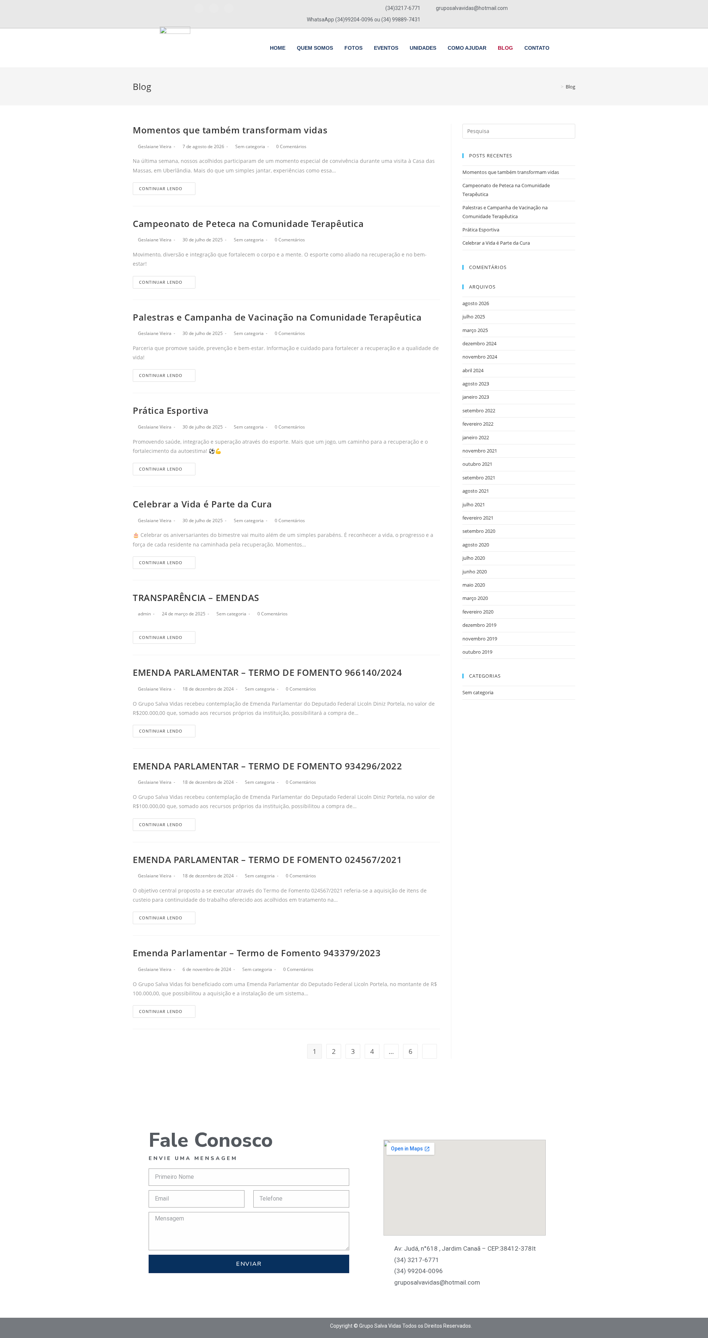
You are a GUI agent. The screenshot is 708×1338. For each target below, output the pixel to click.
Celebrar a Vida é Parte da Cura (202, 504)
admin (144, 614)
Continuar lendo (161, 188)
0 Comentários (291, 146)
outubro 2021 (477, 464)
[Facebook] (199, 8)
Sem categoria (250, 146)
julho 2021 (473, 504)
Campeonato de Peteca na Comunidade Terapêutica (248, 223)
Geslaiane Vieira (154, 146)
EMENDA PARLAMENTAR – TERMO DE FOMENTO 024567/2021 (267, 859)
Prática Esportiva (170, 410)
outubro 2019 (477, 652)
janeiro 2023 (475, 397)
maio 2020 (473, 584)
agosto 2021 (475, 491)
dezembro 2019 (479, 625)
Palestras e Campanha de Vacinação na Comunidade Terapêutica (277, 317)
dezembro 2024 (479, 343)
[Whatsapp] (228, 8)
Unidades (423, 48)
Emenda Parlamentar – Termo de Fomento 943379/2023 (257, 953)
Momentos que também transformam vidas (230, 130)
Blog (505, 48)
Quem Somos (315, 48)
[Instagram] (213, 8)
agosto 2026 (475, 303)
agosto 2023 (475, 383)
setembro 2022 (478, 410)
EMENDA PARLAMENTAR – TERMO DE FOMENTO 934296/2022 (267, 766)
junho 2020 (474, 571)
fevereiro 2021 (477, 517)
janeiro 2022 (475, 437)
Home (277, 48)
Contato (536, 48)
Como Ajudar (467, 48)
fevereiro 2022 (477, 423)
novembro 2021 (479, 450)
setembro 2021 (478, 477)
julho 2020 (473, 558)
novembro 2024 (479, 356)
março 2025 (475, 330)
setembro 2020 (478, 531)
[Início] (557, 86)
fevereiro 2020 (477, 611)
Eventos (386, 48)
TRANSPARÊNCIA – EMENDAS (196, 597)
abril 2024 (472, 370)
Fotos (353, 48)
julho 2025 (473, 316)
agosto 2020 (475, 544)
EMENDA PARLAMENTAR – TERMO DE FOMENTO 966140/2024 (267, 672)
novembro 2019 (479, 638)
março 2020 (475, 598)
